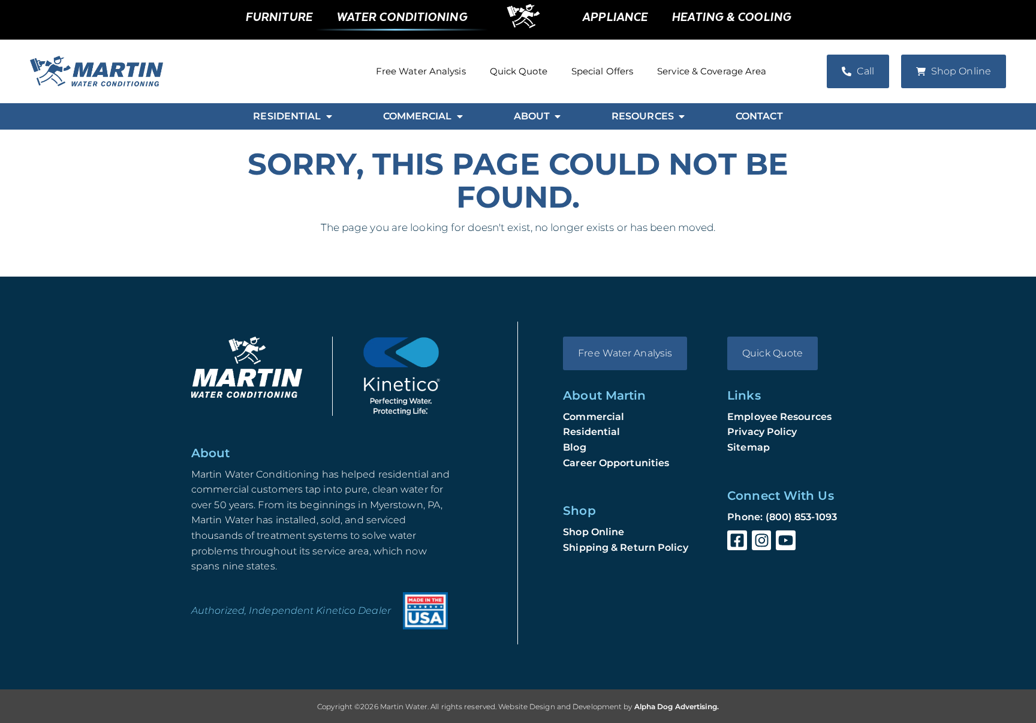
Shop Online (593, 532)
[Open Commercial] (460, 116)
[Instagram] (762, 540)
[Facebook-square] (737, 540)
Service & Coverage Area (711, 71)
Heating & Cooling (731, 16)
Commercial (593, 416)
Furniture (278, 16)
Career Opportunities (616, 463)
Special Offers (602, 71)
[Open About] (557, 116)
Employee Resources (779, 416)
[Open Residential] (329, 116)
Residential (591, 431)
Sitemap (748, 447)
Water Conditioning (401, 16)
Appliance (615, 16)
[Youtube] (786, 540)
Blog (574, 447)
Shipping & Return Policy (625, 547)
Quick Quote (518, 71)
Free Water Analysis (421, 71)
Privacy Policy (762, 431)
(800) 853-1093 (801, 517)
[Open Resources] (681, 116)
